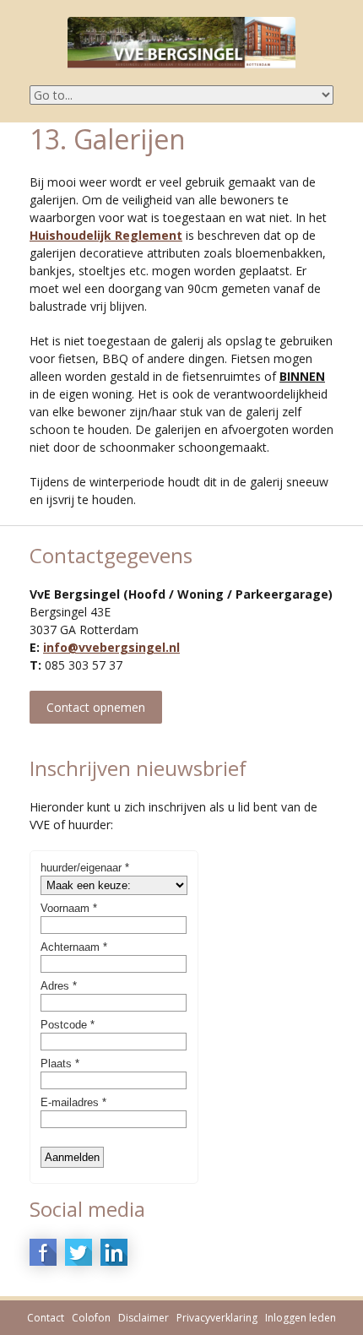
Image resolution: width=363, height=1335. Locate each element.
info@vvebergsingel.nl (111, 647)
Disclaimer (143, 1318)
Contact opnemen (95, 707)
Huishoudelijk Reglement (106, 235)
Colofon (91, 1318)
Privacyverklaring (216, 1318)
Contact (45, 1318)
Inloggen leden (300, 1318)
